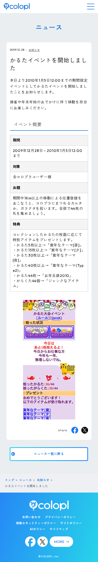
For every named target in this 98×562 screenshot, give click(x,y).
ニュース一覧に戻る (49, 454)
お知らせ (34, 50)
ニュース (25, 480)
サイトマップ (59, 529)
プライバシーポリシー (60, 517)
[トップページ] (17, 6)
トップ (9, 480)
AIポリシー (37, 529)
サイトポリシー (71, 523)
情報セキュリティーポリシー (36, 523)
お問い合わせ (31, 517)
